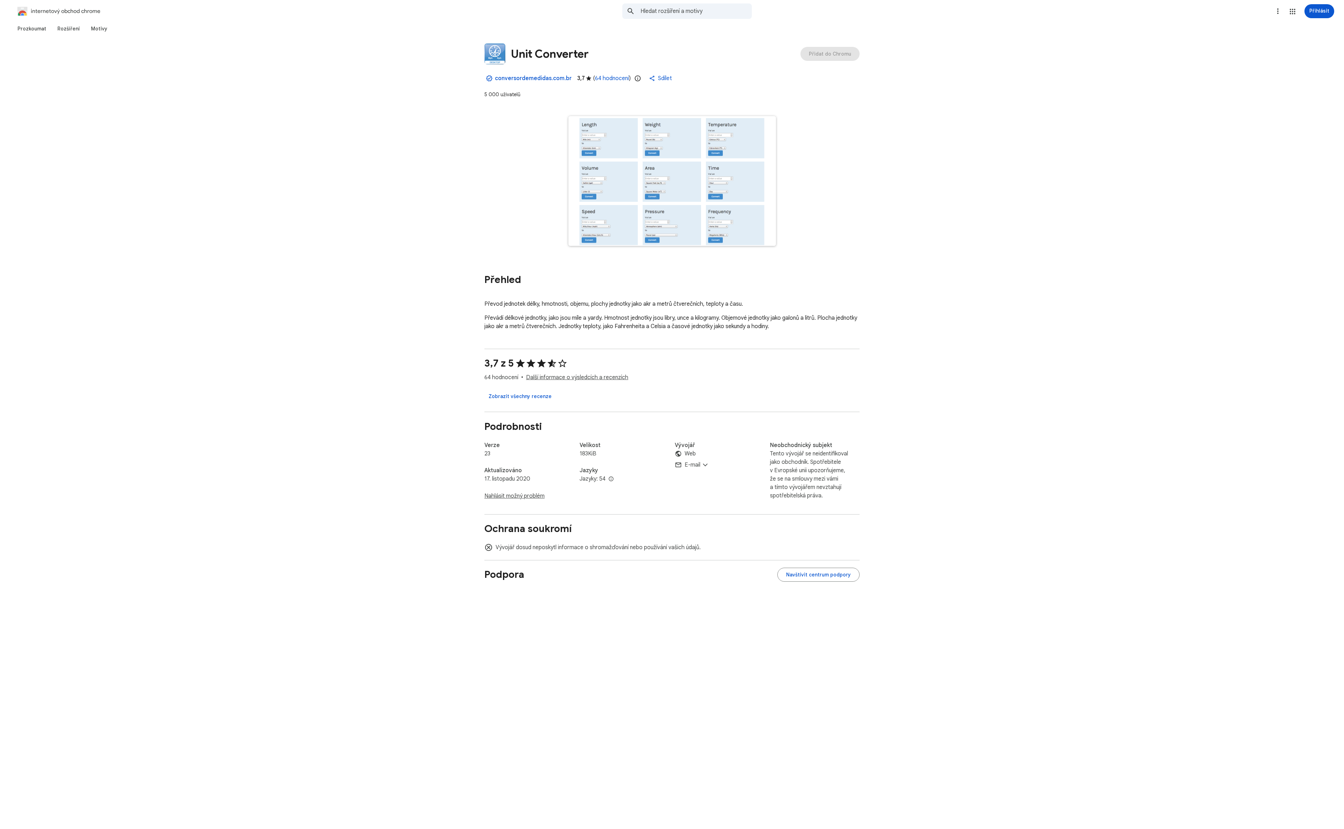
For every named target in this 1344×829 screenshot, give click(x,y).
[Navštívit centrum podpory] (818, 574)
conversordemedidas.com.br (533, 78)
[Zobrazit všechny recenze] (520, 396)
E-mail (692, 464)
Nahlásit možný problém (514, 496)
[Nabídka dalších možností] (1278, 11)
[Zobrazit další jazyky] (611, 479)
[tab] (32, 28)
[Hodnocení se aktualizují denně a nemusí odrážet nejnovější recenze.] (638, 78)
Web (690, 453)
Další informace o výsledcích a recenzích (577, 377)
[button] (1293, 12)
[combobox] (696, 11)
